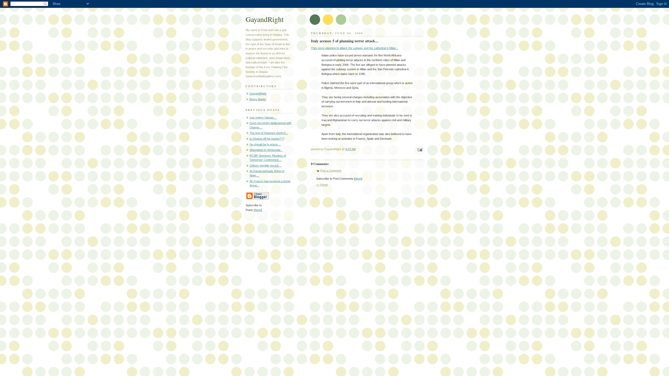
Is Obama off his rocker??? (267, 138)
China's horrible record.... (265, 165)
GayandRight (265, 19)
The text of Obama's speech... (269, 132)
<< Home (322, 184)
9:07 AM (350, 149)
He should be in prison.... (265, 144)
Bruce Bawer (258, 99)
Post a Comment (330, 170)
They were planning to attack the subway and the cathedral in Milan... (354, 48)
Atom (358, 178)
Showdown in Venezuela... (266, 149)
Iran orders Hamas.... (263, 117)
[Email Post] (419, 150)
